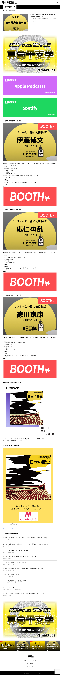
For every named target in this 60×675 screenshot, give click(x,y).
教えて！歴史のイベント (8, 583)
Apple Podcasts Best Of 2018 (10, 439)
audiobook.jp (6, 524)
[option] (7, 646)
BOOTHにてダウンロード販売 (48, 252)
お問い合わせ (30, 663)
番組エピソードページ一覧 (30, 660)
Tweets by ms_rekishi (8, 528)
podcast (5, 540)
